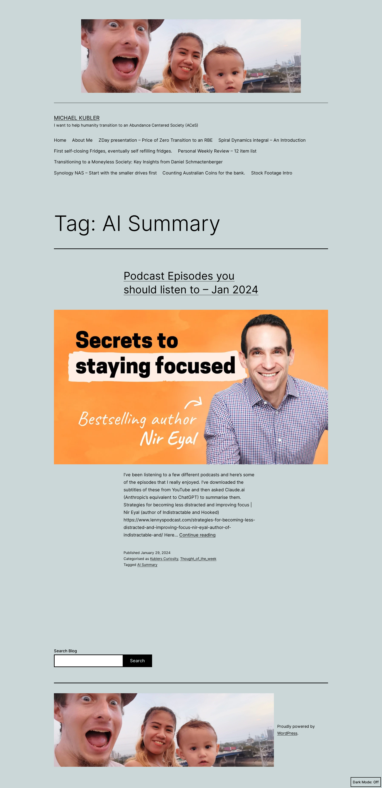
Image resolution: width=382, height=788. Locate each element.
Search (137, 660)
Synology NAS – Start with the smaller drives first (105, 173)
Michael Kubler (76, 118)
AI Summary (147, 564)
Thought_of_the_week (198, 558)
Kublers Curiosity (164, 558)
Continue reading (197, 535)
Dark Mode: (362, 782)
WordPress (287, 733)
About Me (82, 140)
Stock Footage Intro (271, 173)
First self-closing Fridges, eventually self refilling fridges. (113, 151)
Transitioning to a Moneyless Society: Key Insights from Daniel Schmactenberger (138, 162)
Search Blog (65, 651)
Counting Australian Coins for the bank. (203, 173)
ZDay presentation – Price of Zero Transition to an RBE (156, 140)
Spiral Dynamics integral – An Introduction (262, 140)
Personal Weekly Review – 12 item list (217, 151)
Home (60, 140)
